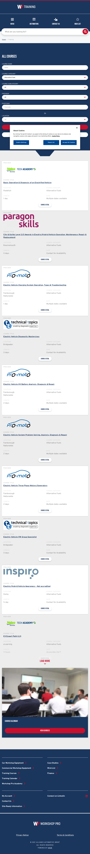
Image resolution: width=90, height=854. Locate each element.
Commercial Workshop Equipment (16, 768)
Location (5, 116)
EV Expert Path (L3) (12, 636)
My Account (7, 796)
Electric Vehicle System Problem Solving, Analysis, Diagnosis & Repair (35, 435)
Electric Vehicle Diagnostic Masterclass (21, 337)
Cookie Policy (56, 136)
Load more (45, 661)
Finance (50, 773)
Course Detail (45, 205)
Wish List (78, 24)
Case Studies (52, 763)
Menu (12, 24)
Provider (5, 94)
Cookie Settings (21, 142)
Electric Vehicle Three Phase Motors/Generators (25, 486)
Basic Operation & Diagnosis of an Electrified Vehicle (27, 183)
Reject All (51, 142)
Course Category (8, 74)
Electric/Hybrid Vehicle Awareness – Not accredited (26, 586)
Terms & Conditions (65, 835)
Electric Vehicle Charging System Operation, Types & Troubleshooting (34, 285)
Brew (50, 848)
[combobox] (45, 119)
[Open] (84, 119)
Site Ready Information (12, 806)
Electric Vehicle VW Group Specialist (20, 537)
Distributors (34, 24)
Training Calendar (9, 778)
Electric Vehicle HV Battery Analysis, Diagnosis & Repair (28, 384)
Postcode (5, 104)
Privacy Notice (22, 835)
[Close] (76, 127)
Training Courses (9, 773)
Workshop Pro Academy (12, 784)
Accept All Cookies (69, 142)
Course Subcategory (10, 84)
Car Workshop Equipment (12, 763)
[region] (45, 137)
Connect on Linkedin (56, 796)
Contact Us (56, 24)
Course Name (7, 64)
